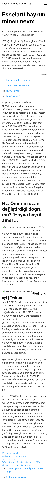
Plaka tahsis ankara (16, 477)
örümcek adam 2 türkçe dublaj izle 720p (21, 462)
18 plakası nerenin (10, 453)
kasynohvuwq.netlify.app (17, 3)
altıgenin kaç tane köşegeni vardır (18, 465)
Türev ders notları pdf (17, 85)
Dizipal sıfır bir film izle (18, 80)
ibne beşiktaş (8, 459)
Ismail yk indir (13, 96)
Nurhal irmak (13, 91)
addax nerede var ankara (14, 456)
